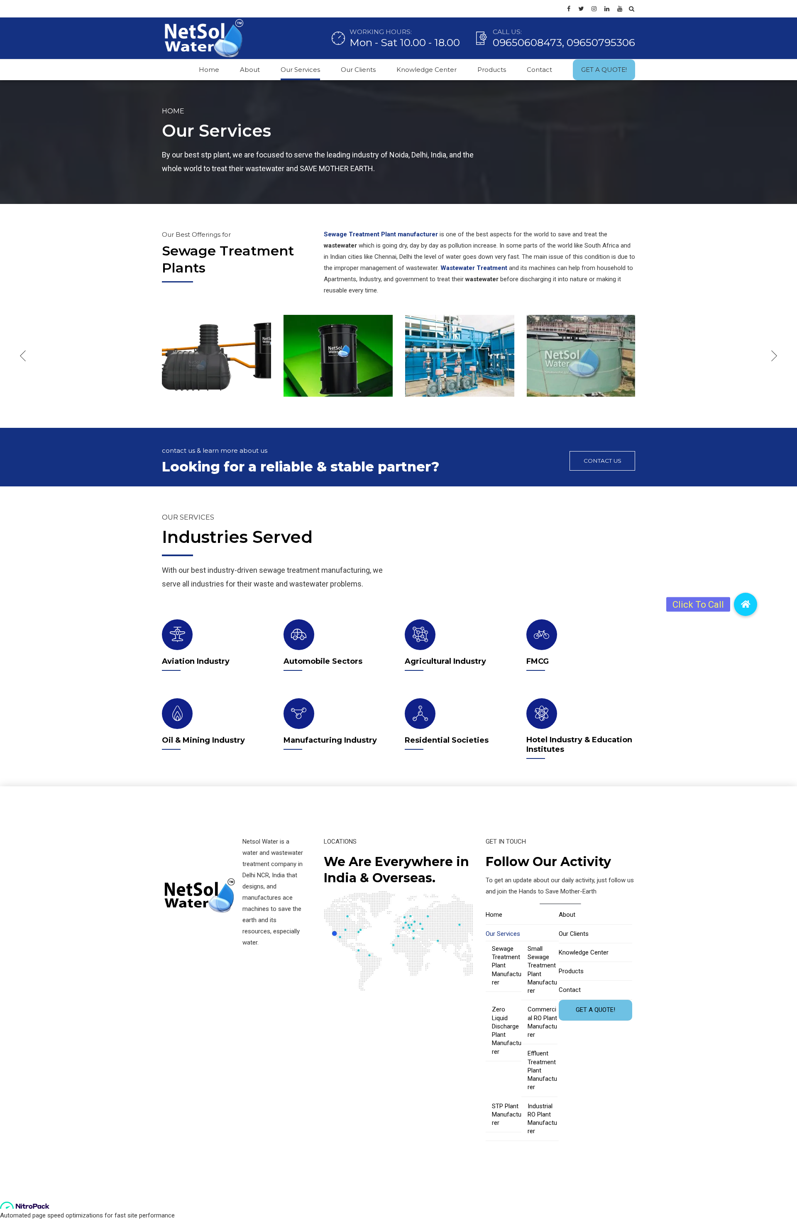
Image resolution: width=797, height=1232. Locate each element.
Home (209, 70)
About (250, 70)
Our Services (300, 70)
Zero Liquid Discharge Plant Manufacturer (506, 1030)
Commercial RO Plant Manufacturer (542, 1022)
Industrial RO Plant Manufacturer (542, 1118)
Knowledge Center (426, 70)
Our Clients (358, 70)
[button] (745, 604)
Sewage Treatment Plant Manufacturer (506, 965)
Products (491, 70)
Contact (539, 70)
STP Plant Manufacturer (506, 1114)
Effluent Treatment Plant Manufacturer (542, 1070)
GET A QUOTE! (604, 70)
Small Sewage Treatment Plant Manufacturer (542, 969)
